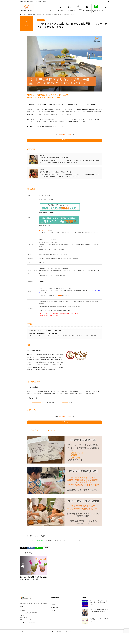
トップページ (54, 602)
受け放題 (62, 134)
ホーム (51, 10)
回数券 (69, 134)
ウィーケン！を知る (78, 10)
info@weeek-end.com (36, 402)
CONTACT (53, 610)
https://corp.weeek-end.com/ (29, 622)
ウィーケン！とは (55, 607)
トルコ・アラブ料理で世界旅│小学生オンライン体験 (54, 157)
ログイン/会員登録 (87, 10)
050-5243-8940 (65, 402)
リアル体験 (60, 10)
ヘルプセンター (104, 10)
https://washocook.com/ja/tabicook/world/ (46, 369)
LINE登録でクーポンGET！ (96, 11)
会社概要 (53, 604)
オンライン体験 (69, 10)
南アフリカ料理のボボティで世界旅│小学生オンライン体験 (55, 172)
